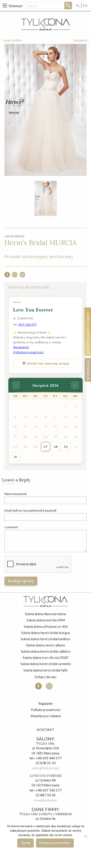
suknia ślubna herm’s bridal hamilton (45, 639)
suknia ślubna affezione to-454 (45, 626)
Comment (11, 527)
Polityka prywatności (45, 710)
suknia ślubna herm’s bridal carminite (45, 664)
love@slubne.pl (45, 800)
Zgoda (25, 843)
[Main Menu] (5, 5)
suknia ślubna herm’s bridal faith (45, 670)
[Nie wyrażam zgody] (85, 836)
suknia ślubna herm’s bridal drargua (45, 633)
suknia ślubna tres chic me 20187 (45, 658)
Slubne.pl (15, 6)
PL (78, 5)
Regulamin (45, 703)
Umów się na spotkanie (88, 333)
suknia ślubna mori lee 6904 (46, 620)
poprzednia (12, 40)
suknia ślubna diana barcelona (45, 614)
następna (80, 40)
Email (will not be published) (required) (30, 510)
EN (85, 5)
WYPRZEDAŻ (88, 370)
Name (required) (15, 494)
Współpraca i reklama (45, 716)
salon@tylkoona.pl (46, 768)
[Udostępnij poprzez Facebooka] (7, 276)
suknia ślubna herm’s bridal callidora (45, 651)
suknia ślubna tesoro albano (45, 645)
